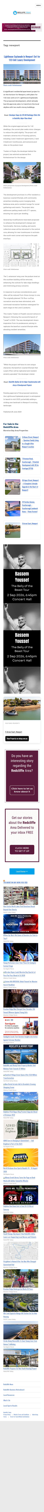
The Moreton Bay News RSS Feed (15, 882)
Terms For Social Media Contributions (19, 1417)
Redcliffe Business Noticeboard (13, 1389)
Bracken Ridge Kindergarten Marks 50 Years (18, 1289)
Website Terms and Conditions (21, 1415)
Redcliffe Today (7, 1412)
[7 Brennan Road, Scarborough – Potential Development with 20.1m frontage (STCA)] (12, 465)
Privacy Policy (7, 1415)
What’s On (6, 1400)
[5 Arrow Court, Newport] (12, 530)
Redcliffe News (8, 1384)
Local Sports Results (10, 1405)
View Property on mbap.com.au (17, 738)
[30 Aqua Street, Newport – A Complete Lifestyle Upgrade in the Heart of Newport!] (12, 487)
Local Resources (8, 1395)
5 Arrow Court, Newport (30, 523)
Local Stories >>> (22, 871)
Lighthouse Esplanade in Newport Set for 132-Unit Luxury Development (22, 58)
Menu (38, 5)
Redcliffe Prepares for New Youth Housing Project (20, 1368)
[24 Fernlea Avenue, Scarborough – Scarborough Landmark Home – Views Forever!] (12, 508)
